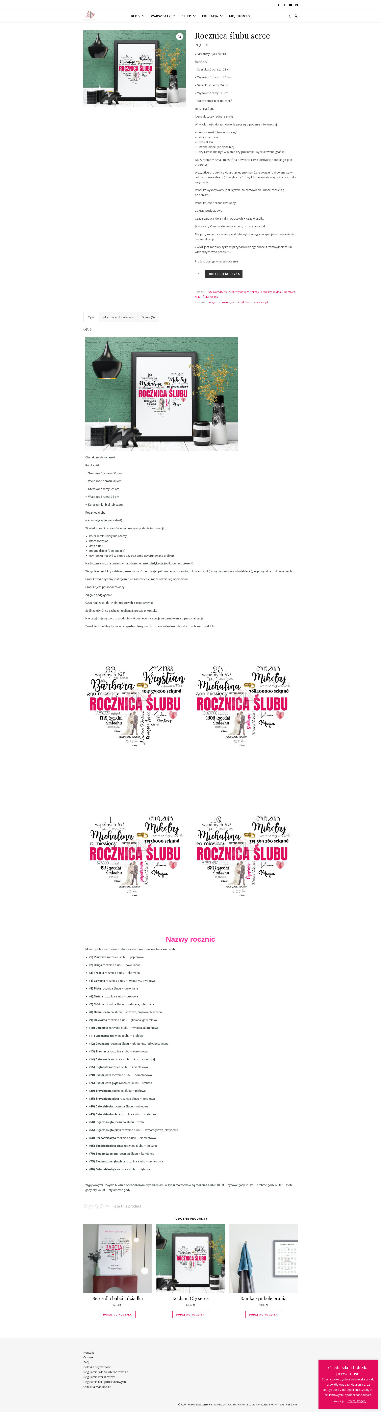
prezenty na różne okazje (244, 292)
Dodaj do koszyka (224, 274)
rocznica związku (260, 302)
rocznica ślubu (240, 302)
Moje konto (239, 16)
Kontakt (88, 1352)
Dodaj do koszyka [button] (117, 1314)
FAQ (86, 1362)
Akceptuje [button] (339, 1401)
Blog (135, 16)
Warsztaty (161, 16)
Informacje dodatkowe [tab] (117, 317)
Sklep (186, 16)
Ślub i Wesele (211, 297)
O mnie (88, 1357)
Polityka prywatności (97, 1367)
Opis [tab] (91, 317)
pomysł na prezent (219, 302)
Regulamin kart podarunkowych (104, 1382)
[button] (179, 36)
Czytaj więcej (356, 1401)
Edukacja (210, 16)
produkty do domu (272, 292)
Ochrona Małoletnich (97, 1387)
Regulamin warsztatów (99, 1377)
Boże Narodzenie (217, 292)
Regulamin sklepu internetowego (105, 1372)
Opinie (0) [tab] (148, 317)
